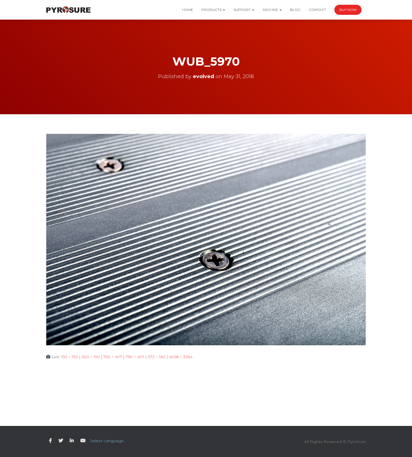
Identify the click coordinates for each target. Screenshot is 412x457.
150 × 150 (69, 356)
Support (242, 10)
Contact (317, 10)
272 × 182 (156, 356)
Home (187, 10)
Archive (271, 10)
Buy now (348, 10)
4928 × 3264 (181, 356)
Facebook (50, 440)
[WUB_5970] (206, 239)
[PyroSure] (68, 10)
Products (212, 10)
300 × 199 (91, 356)
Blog (295, 10)
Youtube (83, 440)
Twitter (61, 440)
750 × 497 (112, 356)
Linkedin (72, 440)
